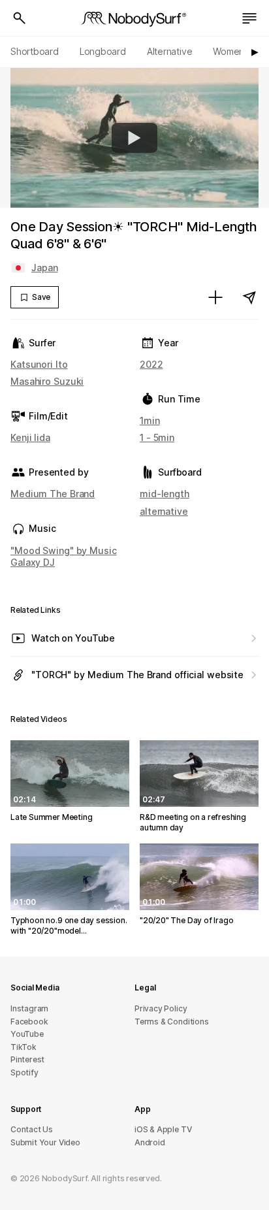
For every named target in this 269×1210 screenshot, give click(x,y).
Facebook (29, 1021)
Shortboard (34, 51)
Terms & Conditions (171, 1021)
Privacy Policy (160, 1008)
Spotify (24, 1072)
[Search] (19, 18)
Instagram (29, 1008)
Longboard (103, 51)
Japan (44, 267)
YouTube (27, 1034)
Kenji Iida (30, 437)
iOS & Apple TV (162, 1129)
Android (149, 1142)
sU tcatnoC (31, 1129)
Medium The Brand (52, 493)
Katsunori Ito (39, 364)
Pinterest (27, 1059)
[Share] (249, 297)
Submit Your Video (45, 1142)
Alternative (170, 51)
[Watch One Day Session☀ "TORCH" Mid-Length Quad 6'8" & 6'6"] (134, 138)
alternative (164, 511)
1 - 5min (157, 437)
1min (150, 420)
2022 (151, 364)
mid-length (164, 493)
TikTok (23, 1047)
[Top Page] (134, 18)
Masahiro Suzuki (47, 381)
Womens (231, 51)
